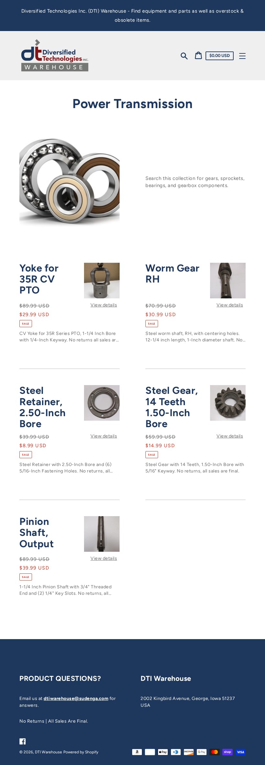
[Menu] (242, 56)
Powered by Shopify (80, 752)
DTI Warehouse (48, 752)
